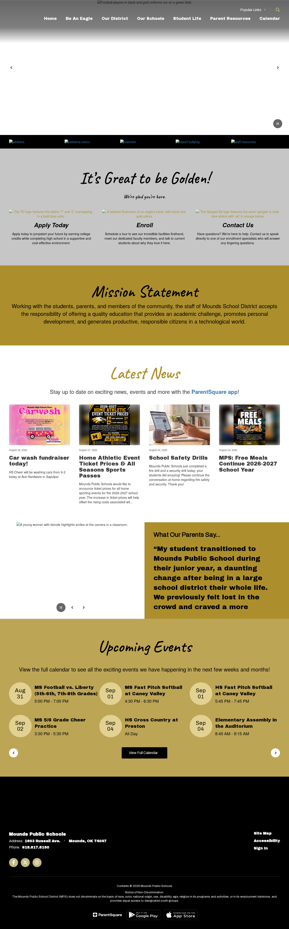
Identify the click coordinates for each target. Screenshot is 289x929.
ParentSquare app (214, 391)
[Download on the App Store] (181, 915)
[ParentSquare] (107, 914)
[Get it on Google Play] (143, 915)
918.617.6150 (35, 847)
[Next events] (275, 752)
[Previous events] (13, 752)
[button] (253, 10)
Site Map (263, 833)
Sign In (261, 848)
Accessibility (267, 841)
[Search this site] (277, 9)
